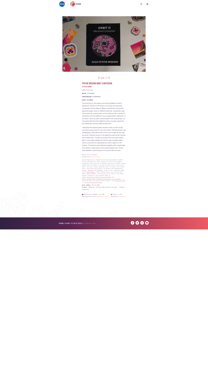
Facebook (90, 170)
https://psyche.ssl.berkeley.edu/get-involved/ (96, 177)
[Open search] (141, 4)
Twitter (84, 170)
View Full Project (89, 154)
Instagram (100, 170)
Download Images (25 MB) (94, 194)
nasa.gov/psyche (120, 180)
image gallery (91, 172)
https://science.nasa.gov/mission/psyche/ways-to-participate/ (101, 179)
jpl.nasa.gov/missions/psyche (93, 182)
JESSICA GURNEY (87, 87)
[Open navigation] (147, 4)
